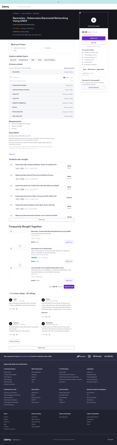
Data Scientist (7, 372)
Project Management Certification (12, 395)
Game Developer (8, 382)
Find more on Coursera (9, 429)
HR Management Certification (11, 402)
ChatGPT (34, 400)
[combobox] (44, 7)
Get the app (34, 417)
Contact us (6, 421)
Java (33, 382)
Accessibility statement (92, 417)
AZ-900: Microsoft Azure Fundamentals (69, 377)
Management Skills (91, 374)
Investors (6, 426)
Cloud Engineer (7, 377)
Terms (88, 424)
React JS (34, 377)
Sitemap (89, 421)
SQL (88, 395)
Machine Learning (36, 397)
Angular (33, 379)
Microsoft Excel (91, 392)
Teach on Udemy (36, 419)
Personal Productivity (92, 379)
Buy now (93, 42)
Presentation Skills (63, 395)
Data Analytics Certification (10, 400)
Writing (61, 400)
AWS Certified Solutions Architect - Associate (70, 379)
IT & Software (16, 13)
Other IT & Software (26, 13)
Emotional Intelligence (92, 382)
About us (6, 417)
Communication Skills (64, 392)
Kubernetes (36, 13)
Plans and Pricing (36, 421)
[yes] (14, 309)
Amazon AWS (62, 372)
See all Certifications (9, 404)
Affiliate (33, 424)
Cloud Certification (8, 397)
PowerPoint (62, 402)
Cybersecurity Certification (10, 392)
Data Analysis (90, 400)
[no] (16, 309)
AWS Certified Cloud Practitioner (67, 374)
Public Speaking (63, 397)
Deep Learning (35, 402)
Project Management (92, 377)
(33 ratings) (24, 28)
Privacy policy (90, 419)
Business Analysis (91, 402)
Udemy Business (24, 356)
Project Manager (8, 379)
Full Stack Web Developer (10, 374)
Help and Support (36, 426)
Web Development (36, 372)
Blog (5, 424)
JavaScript (34, 374)
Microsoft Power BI (91, 397)
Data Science (35, 392)
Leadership (89, 372)
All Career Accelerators (9, 384)
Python (33, 395)
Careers (6, 419)
